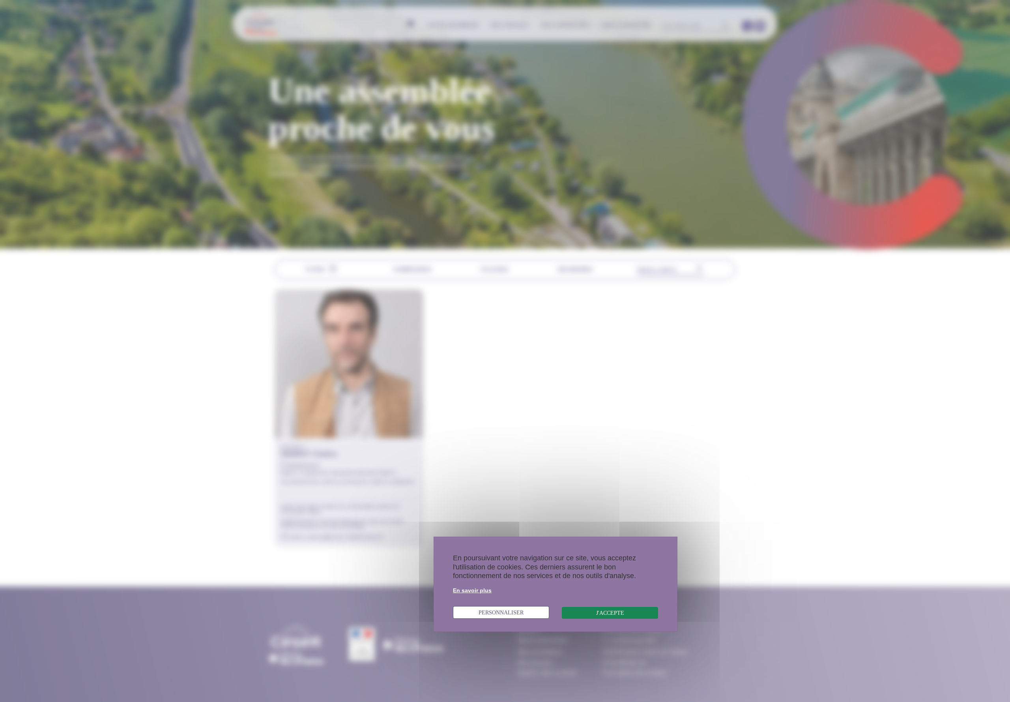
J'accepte (610, 613)
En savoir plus (472, 590)
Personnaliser (501, 612)
